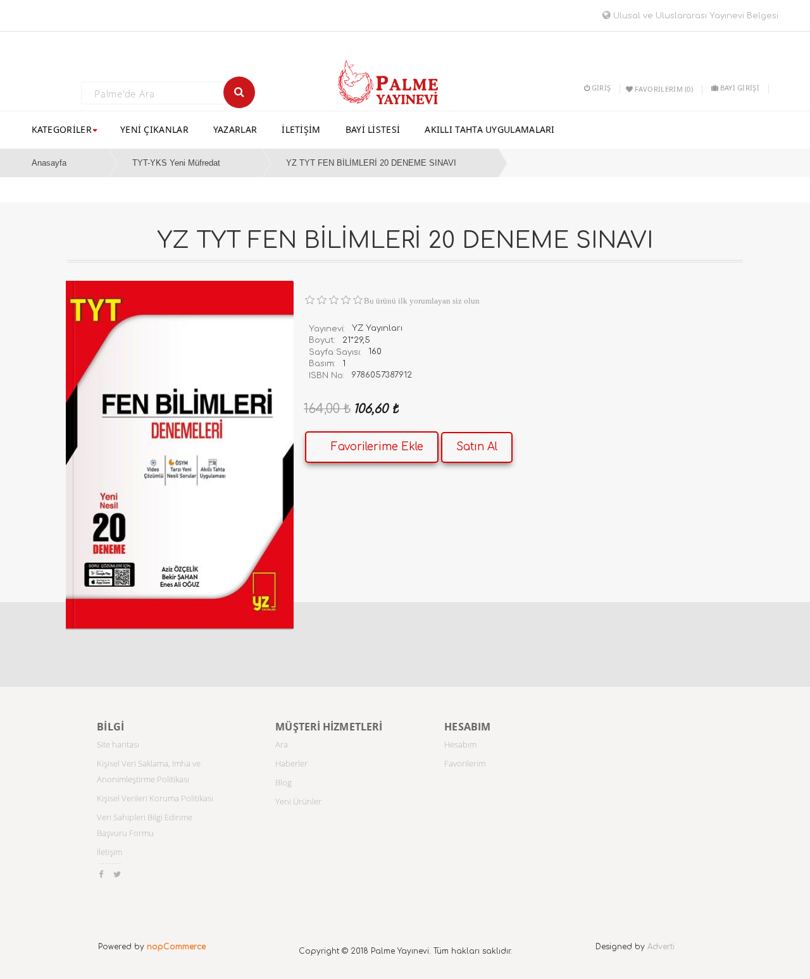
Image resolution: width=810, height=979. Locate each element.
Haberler (291, 763)
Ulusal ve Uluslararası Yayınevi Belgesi (694, 15)
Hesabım (460, 744)
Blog (283, 782)
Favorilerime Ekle (377, 447)
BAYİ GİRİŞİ (739, 87)
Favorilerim (464, 763)
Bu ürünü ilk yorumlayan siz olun (422, 300)
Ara (281, 744)
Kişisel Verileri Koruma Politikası (155, 798)
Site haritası (118, 744)
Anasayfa (49, 163)
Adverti (661, 946)
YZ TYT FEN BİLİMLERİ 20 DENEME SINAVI (371, 163)
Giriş (601, 87)
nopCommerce (176, 946)
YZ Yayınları (377, 328)
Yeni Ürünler (298, 801)
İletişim (109, 852)
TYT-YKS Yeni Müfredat (176, 163)
